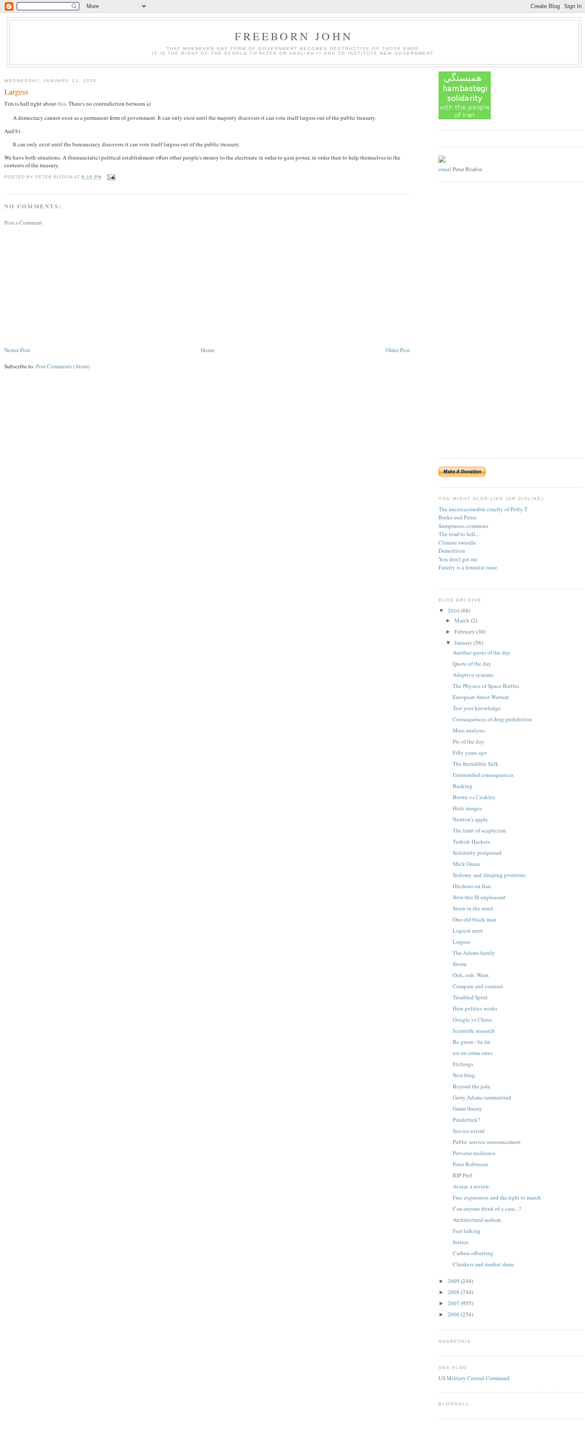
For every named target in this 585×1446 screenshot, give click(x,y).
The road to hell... (459, 534)
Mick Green (466, 864)
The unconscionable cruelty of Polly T (483, 509)
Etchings (463, 1064)
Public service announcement (487, 1142)
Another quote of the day (481, 652)
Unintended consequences (483, 775)
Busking (462, 786)
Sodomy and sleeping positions (489, 875)
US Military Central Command (474, 1378)
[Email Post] (110, 177)
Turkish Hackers (471, 841)
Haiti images (467, 808)
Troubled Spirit (470, 997)
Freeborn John (294, 36)
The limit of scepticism (479, 830)
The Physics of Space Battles (486, 686)
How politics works (475, 1008)
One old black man (474, 919)
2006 (454, 1314)
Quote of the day (472, 663)
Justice (461, 1242)
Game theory (467, 1108)
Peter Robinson (470, 1164)
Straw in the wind (473, 908)
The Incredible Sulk (475, 763)
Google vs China (472, 1019)
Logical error (468, 930)
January (464, 642)
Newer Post (17, 350)
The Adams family (474, 953)
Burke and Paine (458, 517)
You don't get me (458, 559)
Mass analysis (469, 730)
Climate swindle (457, 542)
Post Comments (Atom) (63, 366)
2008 (454, 1292)
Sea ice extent (469, 1131)
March (462, 620)
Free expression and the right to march (497, 1197)
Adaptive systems (473, 675)
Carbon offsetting (473, 1253)
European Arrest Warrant (481, 697)
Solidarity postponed (477, 852)
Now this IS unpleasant (479, 897)
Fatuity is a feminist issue (468, 567)
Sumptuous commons (463, 526)
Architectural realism (477, 1220)
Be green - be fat (471, 1042)
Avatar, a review (471, 1186)
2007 (454, 1303)
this (61, 103)
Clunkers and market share (483, 1264)
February (465, 631)
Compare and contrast (478, 986)
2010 (454, 610)
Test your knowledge (477, 708)
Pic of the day (468, 741)
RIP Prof (462, 1175)
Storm (459, 964)
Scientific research (474, 1030)
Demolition (452, 550)
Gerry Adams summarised (482, 1097)
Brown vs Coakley (474, 797)
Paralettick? (466, 1119)
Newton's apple (470, 819)
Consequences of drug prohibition (492, 719)
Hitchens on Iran (472, 886)
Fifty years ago (470, 752)
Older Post (398, 350)
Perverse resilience (474, 1153)
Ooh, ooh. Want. (471, 975)
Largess (16, 91)
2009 (454, 1281)
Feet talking (467, 1231)
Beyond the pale (471, 1086)
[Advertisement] (68, 285)
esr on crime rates (472, 1053)
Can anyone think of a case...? (487, 1208)
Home (208, 350)
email (445, 169)
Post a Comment (23, 222)
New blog (464, 1075)
